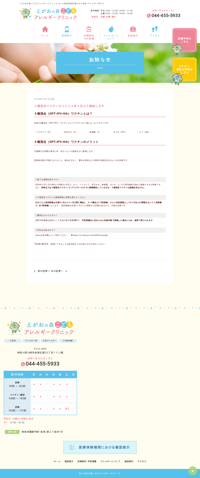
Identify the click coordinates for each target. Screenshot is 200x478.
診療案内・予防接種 (86, 461)
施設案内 (128, 461)
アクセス (141, 461)
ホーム (57, 461)
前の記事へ (42, 271)
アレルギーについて (110, 461)
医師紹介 (69, 461)
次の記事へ (58, 271)
